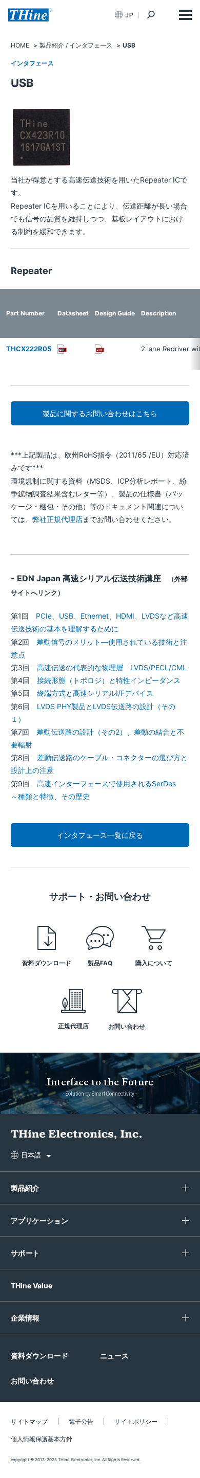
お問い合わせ (126, 1026)
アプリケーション (39, 1220)
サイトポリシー (135, 1421)
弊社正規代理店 (57, 519)
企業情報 (25, 1317)
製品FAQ (100, 963)
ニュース (114, 1355)
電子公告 (81, 1421)
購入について (153, 963)
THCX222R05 (28, 349)
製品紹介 (25, 1188)
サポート (25, 1252)
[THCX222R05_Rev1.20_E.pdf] (62, 349)
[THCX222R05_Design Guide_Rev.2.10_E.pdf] (99, 349)
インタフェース (32, 63)
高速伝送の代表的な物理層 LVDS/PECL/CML (112, 667)
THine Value (31, 1285)
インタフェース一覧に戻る (100, 835)
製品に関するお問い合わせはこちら (100, 413)
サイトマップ (29, 1421)
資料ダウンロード (46, 963)
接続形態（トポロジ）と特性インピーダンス (109, 680)
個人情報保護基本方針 (41, 1439)
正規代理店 (73, 1026)
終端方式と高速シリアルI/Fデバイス (95, 693)
